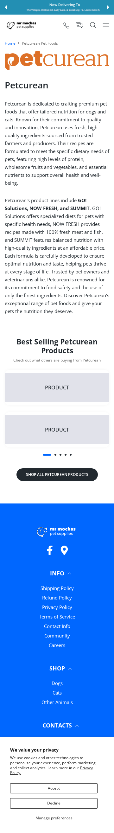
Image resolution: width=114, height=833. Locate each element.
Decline (53, 803)
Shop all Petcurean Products (57, 474)
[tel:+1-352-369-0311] (66, 25)
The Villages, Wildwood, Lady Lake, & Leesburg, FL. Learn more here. (57, 9)
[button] (6, 7)
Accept (54, 788)
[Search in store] (92, 25)
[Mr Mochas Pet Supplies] (22, 25)
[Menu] (105, 25)
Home (10, 43)
